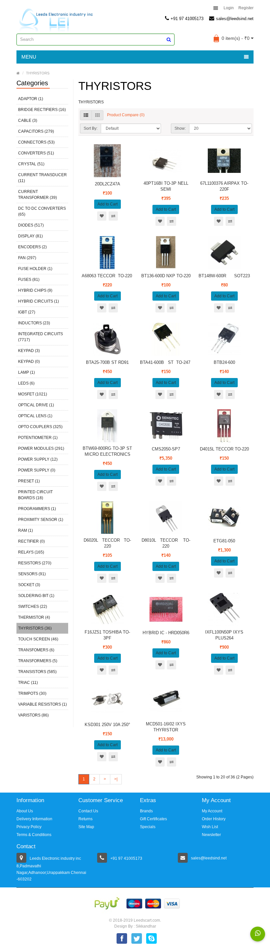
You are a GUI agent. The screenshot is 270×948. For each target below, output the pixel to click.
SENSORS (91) (32, 574)
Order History (214, 819)
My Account (212, 811)
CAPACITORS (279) (36, 131)
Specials (147, 827)
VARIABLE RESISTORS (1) (42, 704)
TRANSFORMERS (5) (37, 661)
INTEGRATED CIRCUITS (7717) (40, 337)
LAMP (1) (26, 372)
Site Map (86, 827)
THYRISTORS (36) (35, 628)
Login (229, 8)
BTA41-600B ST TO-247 (166, 362)
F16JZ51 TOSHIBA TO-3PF (107, 635)
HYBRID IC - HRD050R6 (166, 632)
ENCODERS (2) (32, 247)
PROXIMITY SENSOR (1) (40, 519)
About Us (24, 811)
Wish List (210, 827)
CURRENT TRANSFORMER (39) (37, 194)
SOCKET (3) (29, 584)
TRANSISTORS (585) (37, 671)
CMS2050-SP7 (166, 449)
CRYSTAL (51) (31, 164)
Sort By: (90, 128)
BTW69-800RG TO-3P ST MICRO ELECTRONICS (107, 451)
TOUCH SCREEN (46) (38, 639)
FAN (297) (27, 258)
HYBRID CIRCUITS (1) (38, 301)
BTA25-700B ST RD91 (107, 362)
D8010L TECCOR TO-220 (166, 543)
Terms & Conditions (33, 834)
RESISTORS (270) (34, 563)
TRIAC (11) (28, 682)
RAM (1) (25, 530)
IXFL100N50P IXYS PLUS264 (224, 635)
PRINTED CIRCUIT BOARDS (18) (35, 495)
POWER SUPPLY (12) (38, 459)
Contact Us (88, 811)
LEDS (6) (26, 383)
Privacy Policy (28, 827)
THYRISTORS (37, 73)
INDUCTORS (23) (34, 323)
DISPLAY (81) (30, 236)
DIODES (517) (31, 225)
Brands (146, 811)
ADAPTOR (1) (30, 98)
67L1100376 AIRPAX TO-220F (224, 186)
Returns (85, 819)
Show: (180, 128)
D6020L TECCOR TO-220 (107, 543)
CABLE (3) (27, 120)
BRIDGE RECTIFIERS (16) (42, 109)
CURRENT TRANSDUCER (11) (42, 178)
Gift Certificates (153, 819)
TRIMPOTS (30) (32, 693)
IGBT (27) (26, 312)
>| (116, 779)
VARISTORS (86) (33, 715)
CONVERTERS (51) (36, 153)
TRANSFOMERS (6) (36, 650)
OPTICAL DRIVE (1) (36, 405)
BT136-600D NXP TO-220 (166, 275)
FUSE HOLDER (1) (35, 268)
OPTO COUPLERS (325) (40, 426)
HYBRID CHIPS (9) (35, 290)
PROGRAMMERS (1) (37, 508)
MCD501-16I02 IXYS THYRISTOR (166, 726)
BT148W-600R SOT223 (224, 275)
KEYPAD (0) (29, 361)
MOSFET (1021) (32, 394)
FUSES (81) (29, 279)
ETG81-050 (224, 540)
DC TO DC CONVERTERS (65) (42, 211)
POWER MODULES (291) (41, 448)
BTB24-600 (224, 362)
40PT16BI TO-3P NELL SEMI (166, 186)
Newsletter (211, 834)
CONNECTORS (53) (36, 142)
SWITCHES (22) (32, 606)
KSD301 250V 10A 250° (107, 724)
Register (246, 8)
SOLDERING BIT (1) (36, 595)
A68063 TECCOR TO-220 (107, 275)
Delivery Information (34, 819)
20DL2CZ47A (107, 183)
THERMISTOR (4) (34, 617)
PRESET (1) (29, 481)
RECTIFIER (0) (31, 541)
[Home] (18, 73)
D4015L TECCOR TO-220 (224, 449)
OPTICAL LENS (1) (35, 416)
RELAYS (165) (31, 552)
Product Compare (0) (126, 115)
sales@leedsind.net (235, 18)
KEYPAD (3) (29, 350)
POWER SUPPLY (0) (36, 470)
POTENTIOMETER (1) (38, 437)
